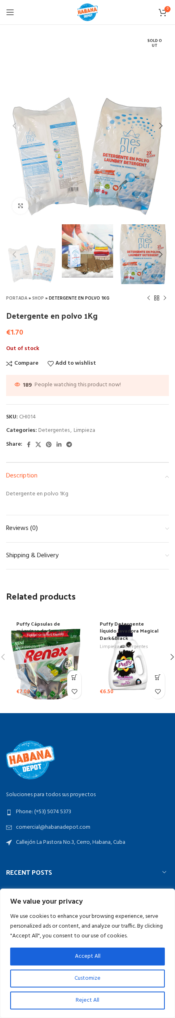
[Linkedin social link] (59, 444)
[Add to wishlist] (74, 692)
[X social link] (38, 444)
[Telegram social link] (69, 444)
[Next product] (165, 298)
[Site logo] (87, 12)
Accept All (88, 956)
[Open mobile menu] (10, 12)
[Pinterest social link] (49, 444)
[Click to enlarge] (20, 206)
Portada (16, 298)
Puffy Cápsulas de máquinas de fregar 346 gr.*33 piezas (45, 630)
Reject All (87, 1000)
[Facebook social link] (28, 444)
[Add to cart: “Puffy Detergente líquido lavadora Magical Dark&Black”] (158, 677)
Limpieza (84, 430)
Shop (38, 298)
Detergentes (54, 430)
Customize (87, 978)
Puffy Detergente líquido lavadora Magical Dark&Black (129, 630)
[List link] (87, 812)
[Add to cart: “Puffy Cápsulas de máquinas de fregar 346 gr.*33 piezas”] (74, 677)
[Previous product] (148, 298)
